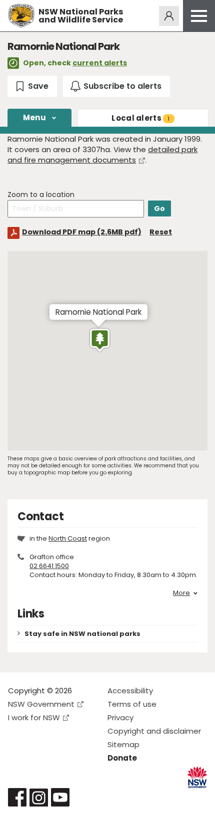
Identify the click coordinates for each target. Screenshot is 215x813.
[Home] (21, 15)
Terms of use (132, 704)
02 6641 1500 (49, 566)
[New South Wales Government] (197, 777)
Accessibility (130, 690)
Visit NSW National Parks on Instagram (39, 797)
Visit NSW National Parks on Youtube (60, 797)
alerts (141, 118)
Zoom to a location (41, 195)
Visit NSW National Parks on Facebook (17, 797)
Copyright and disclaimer (154, 731)
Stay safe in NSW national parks (82, 633)
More (181, 593)
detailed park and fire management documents (103, 154)
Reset (161, 232)
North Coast (67, 538)
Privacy (121, 717)
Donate (122, 758)
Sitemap (124, 744)
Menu (34, 117)
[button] (99, 340)
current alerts (99, 63)
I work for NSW (34, 717)
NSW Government (41, 704)
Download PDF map (82, 232)
